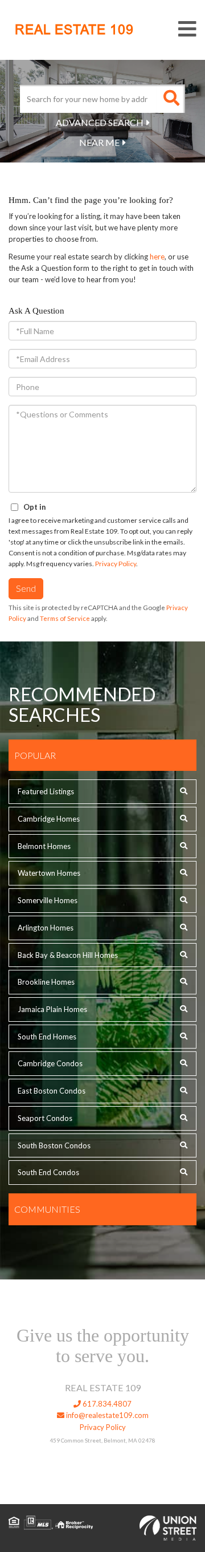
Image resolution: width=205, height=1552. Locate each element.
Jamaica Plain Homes (52, 1009)
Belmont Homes (44, 846)
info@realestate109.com (106, 1415)
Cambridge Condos (50, 1063)
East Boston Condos (51, 1090)
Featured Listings (46, 791)
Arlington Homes (45, 927)
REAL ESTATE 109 (74, 29)
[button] (171, 98)
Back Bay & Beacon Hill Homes (68, 955)
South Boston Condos (54, 1145)
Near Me (99, 142)
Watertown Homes (49, 872)
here (157, 256)
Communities (47, 1209)
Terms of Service (65, 618)
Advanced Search (100, 122)
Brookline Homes (46, 981)
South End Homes (47, 1036)
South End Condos (48, 1172)
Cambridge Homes (49, 818)
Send (26, 588)
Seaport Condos (45, 1118)
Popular (35, 755)
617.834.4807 (106, 1403)
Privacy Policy (115, 563)
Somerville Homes (47, 900)
